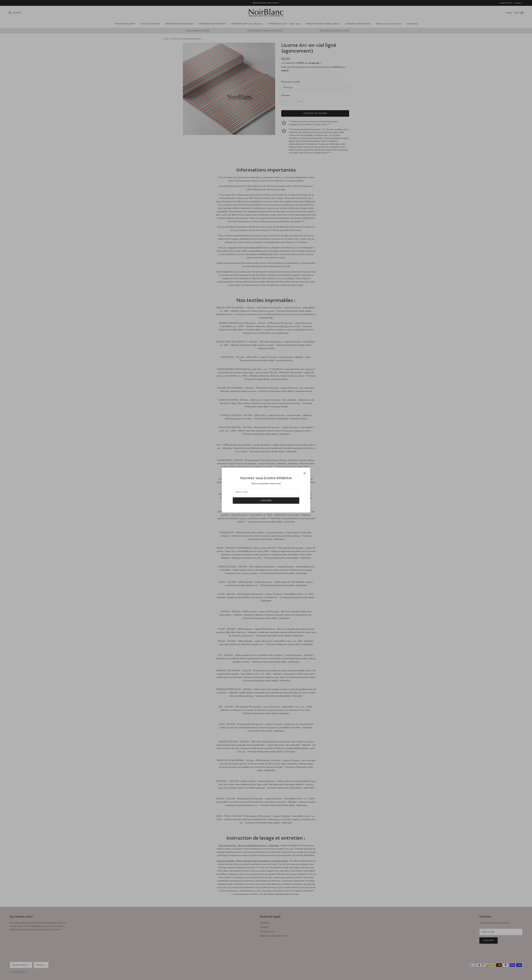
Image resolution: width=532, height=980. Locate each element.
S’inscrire (266, 500)
